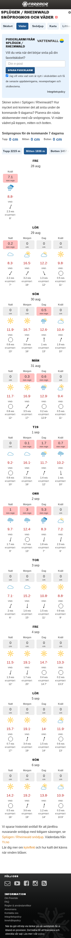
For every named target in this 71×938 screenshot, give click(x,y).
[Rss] (44, 883)
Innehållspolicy (13, 920)
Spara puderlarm (20, 70)
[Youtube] (17, 883)
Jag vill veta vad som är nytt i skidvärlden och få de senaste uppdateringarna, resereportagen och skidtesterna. (35, 81)
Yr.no (5, 842)
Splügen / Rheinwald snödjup (22, 837)
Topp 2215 (11, 151)
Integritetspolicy (56, 91)
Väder (22, 26)
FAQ (7, 902)
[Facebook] (26, 883)
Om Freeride (11, 898)
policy (41, 934)
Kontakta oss (11, 913)
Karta (53, 26)
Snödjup (38, 26)
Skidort (8, 26)
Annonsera (10, 909)
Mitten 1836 (35, 151)
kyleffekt (29, 847)
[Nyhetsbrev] (7, 883)
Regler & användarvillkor (18, 905)
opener (5, 4)
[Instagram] (35, 883)
